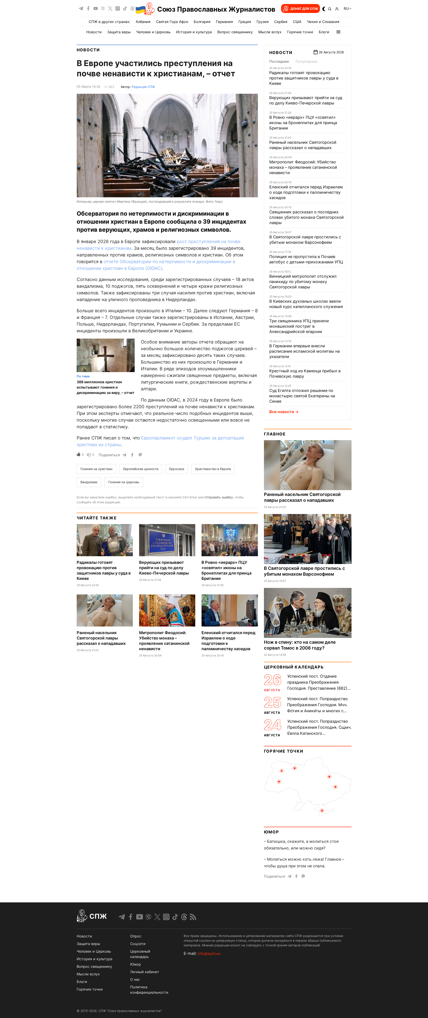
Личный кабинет (144, 972)
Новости (94, 32)
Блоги (324, 32)
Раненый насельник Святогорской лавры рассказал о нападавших (101, 638)
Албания (143, 21)
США (297, 21)
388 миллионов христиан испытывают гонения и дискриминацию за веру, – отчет (105, 387)
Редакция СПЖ (143, 87)
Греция (245, 21)
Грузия (263, 21)
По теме (83, 376)
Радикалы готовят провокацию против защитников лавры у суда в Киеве (303, 78)
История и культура (194, 32)
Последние (279, 61)
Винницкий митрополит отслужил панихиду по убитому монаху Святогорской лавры (303, 281)
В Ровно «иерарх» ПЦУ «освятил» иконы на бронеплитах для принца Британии (303, 122)
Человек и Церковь (153, 32)
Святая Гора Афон (172, 21)
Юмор (271, 832)
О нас (135, 979)
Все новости (281, 411)
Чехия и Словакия (323, 21)
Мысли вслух (270, 32)
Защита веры (119, 32)
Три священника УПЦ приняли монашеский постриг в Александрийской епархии (299, 326)
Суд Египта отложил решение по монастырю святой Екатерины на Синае (302, 396)
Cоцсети (138, 943)
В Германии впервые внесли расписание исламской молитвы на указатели (304, 351)
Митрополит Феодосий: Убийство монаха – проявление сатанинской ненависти (303, 167)
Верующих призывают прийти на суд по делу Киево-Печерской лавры (164, 567)
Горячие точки (300, 32)
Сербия (280, 21)
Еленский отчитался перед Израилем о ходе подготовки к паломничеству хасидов (306, 192)
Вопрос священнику (235, 32)
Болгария (202, 21)
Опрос (135, 936)
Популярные (306, 61)
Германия (224, 21)
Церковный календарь (294, 667)
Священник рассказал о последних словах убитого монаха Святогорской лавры (306, 217)
